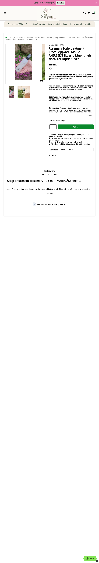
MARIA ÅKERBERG (56, 45)
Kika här (60, 3)
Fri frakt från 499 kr (15, 24)
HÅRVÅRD (24, 37)
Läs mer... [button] (90, 116)
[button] (84, 13)
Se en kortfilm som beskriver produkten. (51, 204)
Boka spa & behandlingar (58, 24)
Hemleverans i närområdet (80, 24)
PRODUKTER (13, 37)
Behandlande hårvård (37, 37)
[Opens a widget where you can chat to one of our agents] (90, 559)
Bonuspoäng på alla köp (35, 24)
